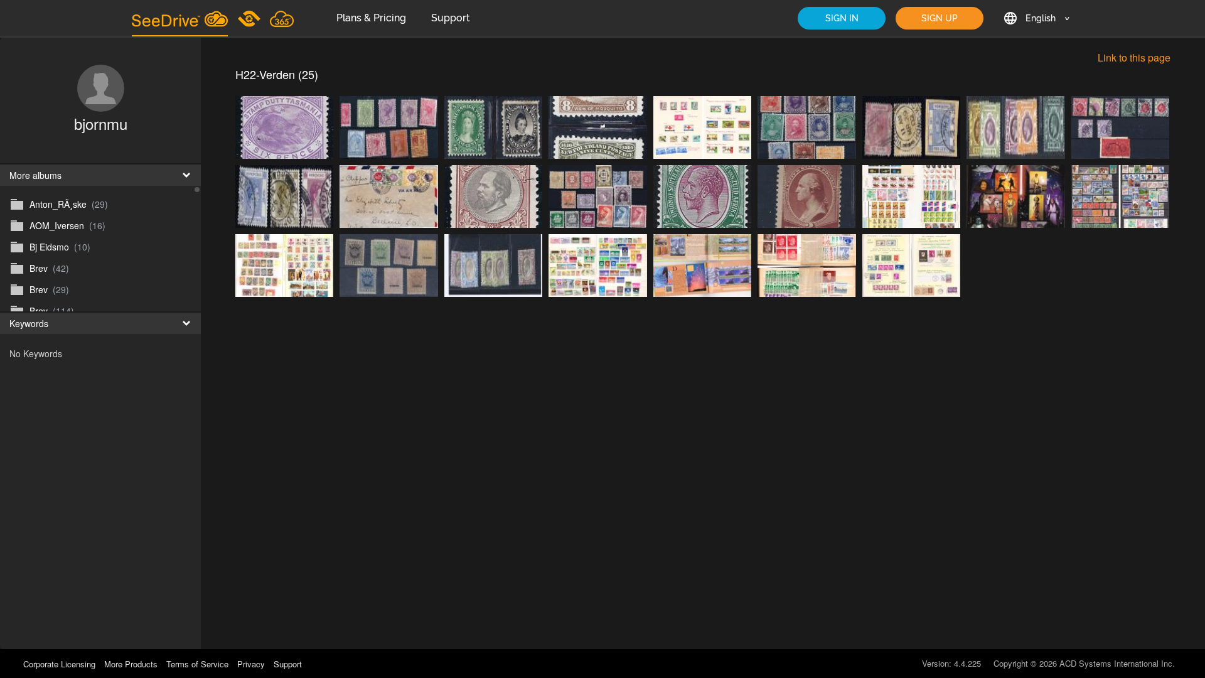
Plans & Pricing (371, 18)
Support (450, 18)
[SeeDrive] (180, 18)
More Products (131, 664)
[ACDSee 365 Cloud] (282, 18)
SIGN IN (842, 18)
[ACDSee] (250, 18)
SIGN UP (939, 18)
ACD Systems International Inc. (1117, 663)
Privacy (251, 664)
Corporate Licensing (60, 664)
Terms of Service (197, 664)
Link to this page (1134, 57)
